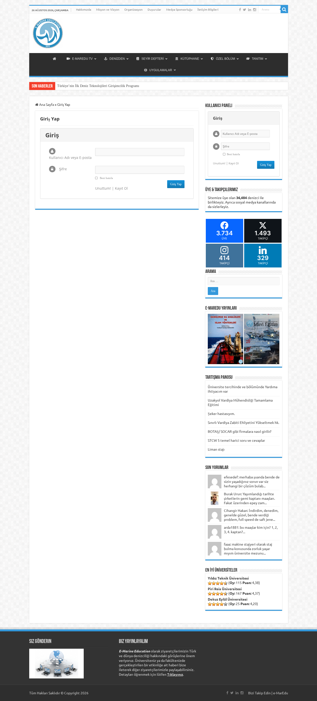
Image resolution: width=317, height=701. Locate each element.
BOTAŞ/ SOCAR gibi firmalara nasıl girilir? (239, 431)
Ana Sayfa (46, 104)
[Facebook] (239, 10)
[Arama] (284, 9)
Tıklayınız (175, 674)
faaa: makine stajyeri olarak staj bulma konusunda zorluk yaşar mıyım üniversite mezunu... (248, 548)
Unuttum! (103, 188)
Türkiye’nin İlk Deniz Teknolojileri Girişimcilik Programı (98, 86)
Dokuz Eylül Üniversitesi (227, 599)
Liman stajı (216, 449)
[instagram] (255, 10)
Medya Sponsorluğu (179, 9)
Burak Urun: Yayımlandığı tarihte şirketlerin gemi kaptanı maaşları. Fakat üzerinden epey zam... (249, 498)
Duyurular (154, 9)
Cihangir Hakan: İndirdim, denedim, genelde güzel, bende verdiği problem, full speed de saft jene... (251, 515)
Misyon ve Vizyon (107, 9)
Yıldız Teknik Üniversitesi (228, 578)
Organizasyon (133, 9)
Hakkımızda (83, 9)
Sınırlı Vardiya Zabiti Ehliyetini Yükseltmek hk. (243, 422)
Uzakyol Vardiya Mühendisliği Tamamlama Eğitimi (240, 402)
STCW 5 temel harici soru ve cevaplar (236, 440)
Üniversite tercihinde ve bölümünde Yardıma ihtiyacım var (242, 388)
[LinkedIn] (250, 10)
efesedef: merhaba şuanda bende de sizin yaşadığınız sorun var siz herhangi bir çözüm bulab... (252, 481)
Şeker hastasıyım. (221, 413)
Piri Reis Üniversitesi (225, 588)
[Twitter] (244, 10)
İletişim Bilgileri (207, 9)
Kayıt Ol (121, 188)
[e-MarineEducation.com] (48, 32)
